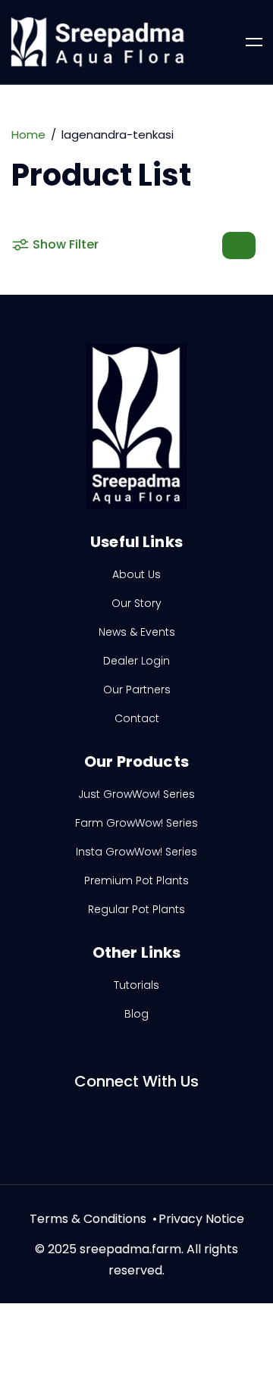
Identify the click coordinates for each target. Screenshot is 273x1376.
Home (28, 134)
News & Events (137, 632)
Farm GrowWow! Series (136, 822)
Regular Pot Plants (136, 909)
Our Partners (137, 689)
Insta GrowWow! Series (136, 851)
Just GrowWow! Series (136, 794)
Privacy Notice (201, 1218)
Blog (136, 1013)
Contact (137, 718)
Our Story (136, 603)
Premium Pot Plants (136, 880)
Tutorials (136, 985)
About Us (136, 574)
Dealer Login (136, 660)
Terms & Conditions (88, 1218)
